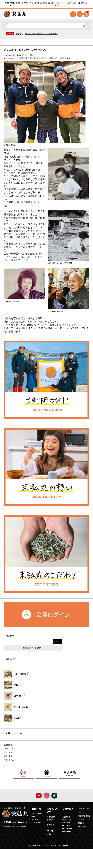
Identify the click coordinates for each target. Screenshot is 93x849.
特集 (31, 55)
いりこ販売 (19, 58)
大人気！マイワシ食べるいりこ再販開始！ (41, 33)
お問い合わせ (82, 826)
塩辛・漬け (35, 819)
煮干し (56, 58)
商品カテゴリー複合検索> (33, 648)
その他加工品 (36, 822)
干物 (31, 58)
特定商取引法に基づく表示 (84, 817)
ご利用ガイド (61, 3)
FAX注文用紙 (71, 3)
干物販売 (37, 58)
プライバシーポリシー (84, 810)
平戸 (42, 58)
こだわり (51, 824)
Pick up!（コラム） (52, 832)
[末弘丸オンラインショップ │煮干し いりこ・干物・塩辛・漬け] (15, 14)
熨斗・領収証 (9, 759)
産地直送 (63, 58)
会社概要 (81, 3)
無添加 (51, 58)
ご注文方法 (8, 745)
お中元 (26, 58)
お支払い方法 (9, 748)
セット (33, 825)
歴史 (46, 58)
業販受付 (81, 823)
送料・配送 (8, 752)
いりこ (12, 58)
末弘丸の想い (51, 817)
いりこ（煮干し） (37, 813)
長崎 (68, 58)
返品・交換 (8, 756)
